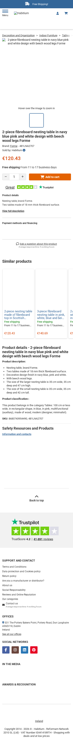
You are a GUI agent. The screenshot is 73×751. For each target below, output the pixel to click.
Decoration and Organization (18, 35)
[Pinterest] (34, 650)
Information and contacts (16, 434)
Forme (13, 145)
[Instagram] (15, 650)
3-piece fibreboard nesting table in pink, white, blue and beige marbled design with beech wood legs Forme (51, 315)
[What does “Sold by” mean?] (24, 150)
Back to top (36, 500)
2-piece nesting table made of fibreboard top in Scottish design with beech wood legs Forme (18, 315)
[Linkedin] (24, 650)
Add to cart (52, 177)
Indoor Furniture (48, 35)
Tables (66, 35)
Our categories (10, 599)
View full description (13, 211)
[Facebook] (6, 650)
